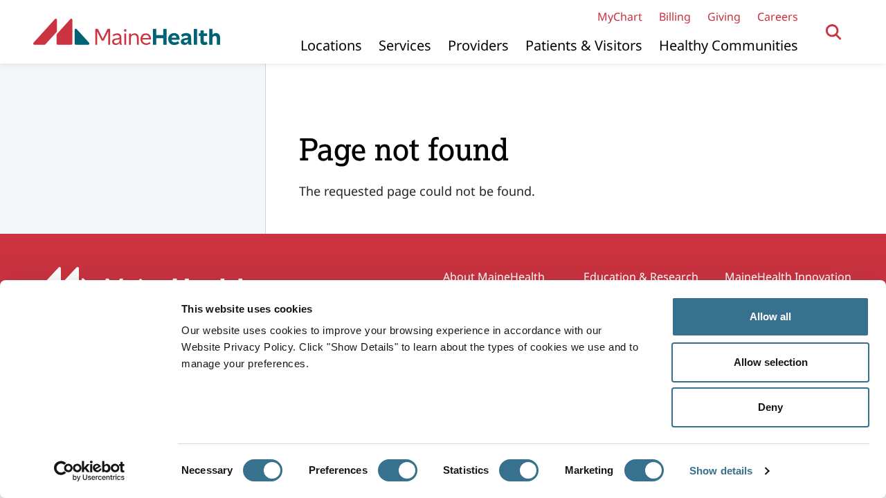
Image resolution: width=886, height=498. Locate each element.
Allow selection (771, 362)
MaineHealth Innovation (788, 276)
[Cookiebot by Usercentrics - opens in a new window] (89, 471)
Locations (331, 45)
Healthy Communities (728, 45)
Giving (724, 16)
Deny (770, 407)
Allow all (770, 316)
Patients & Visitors (583, 45)
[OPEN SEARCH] (834, 32)
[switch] (397, 470)
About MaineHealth (494, 276)
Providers (478, 45)
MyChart (619, 16)
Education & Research (641, 276)
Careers (777, 16)
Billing (675, 16)
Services (405, 45)
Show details (720, 471)
